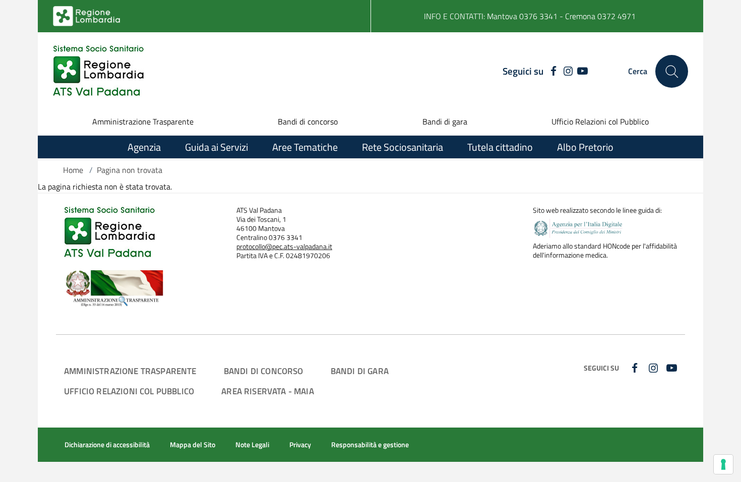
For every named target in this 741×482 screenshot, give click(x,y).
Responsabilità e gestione (370, 444)
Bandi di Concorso (263, 371)
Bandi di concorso (308, 121)
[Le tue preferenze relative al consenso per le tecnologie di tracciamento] (723, 464)
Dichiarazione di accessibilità (107, 444)
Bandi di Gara (360, 371)
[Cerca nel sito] (671, 71)
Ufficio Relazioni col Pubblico (600, 121)
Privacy (300, 444)
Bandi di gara (444, 121)
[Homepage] (98, 71)
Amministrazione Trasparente (143, 121)
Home (73, 170)
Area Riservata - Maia (267, 391)
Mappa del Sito (192, 444)
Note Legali (252, 444)
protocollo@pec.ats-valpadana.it (284, 246)
